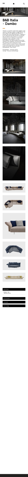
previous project (6, 298)
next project (5, 302)
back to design (6, 305)
